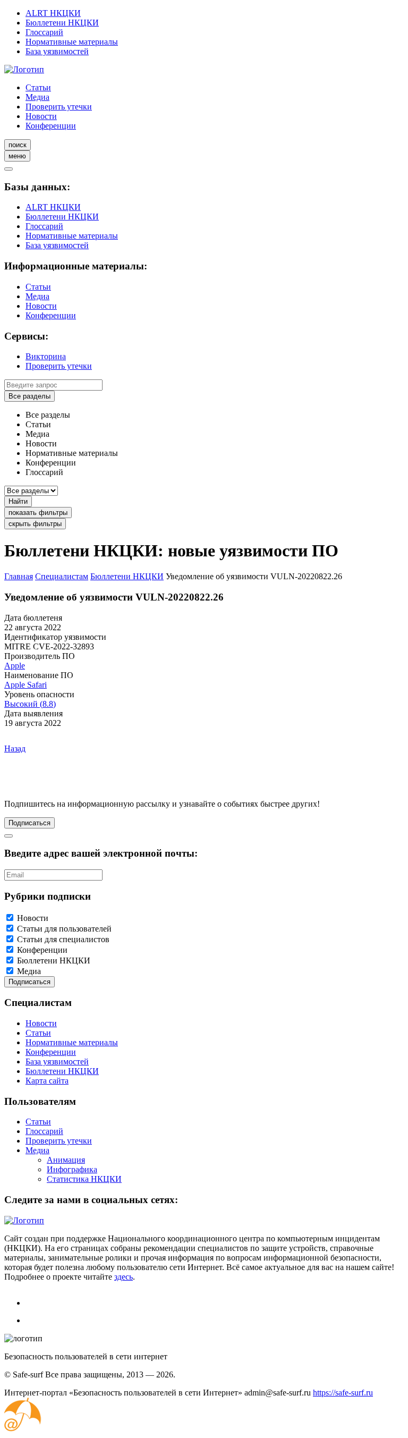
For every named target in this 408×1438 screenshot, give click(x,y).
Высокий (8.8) (30, 703)
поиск (17, 145)
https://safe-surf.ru (343, 1392)
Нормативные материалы (72, 41)
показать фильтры (37, 513)
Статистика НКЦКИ (84, 1178)
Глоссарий (44, 32)
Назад (15, 748)
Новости (41, 116)
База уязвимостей (57, 51)
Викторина (46, 356)
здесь (123, 1276)
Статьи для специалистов (63, 939)
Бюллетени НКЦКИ (62, 22)
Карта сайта (47, 1080)
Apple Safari (25, 684)
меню (17, 156)
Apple (14, 665)
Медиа (37, 96)
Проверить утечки (59, 106)
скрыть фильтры (35, 524)
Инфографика (72, 1169)
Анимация (66, 1159)
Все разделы (29, 396)
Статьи (38, 87)
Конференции (51, 125)
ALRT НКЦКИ (53, 13)
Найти (18, 501)
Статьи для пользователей (64, 928)
